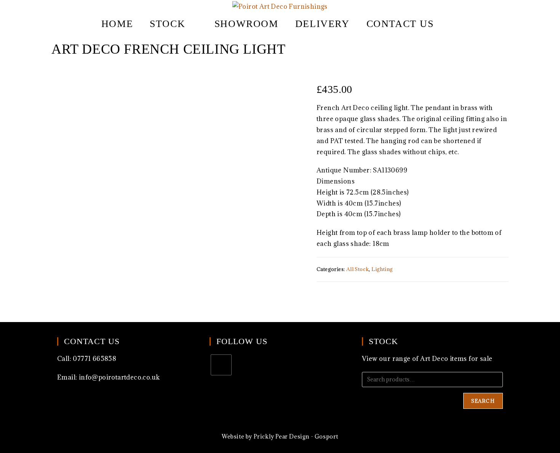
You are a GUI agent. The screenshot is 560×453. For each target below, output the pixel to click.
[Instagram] (221, 364)
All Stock (357, 269)
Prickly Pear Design (281, 436)
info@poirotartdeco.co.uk (119, 377)
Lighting (382, 269)
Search (483, 401)
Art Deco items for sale (456, 358)
